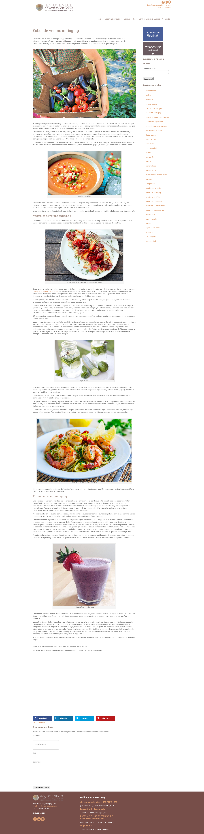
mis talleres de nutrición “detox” (46, 291)
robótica (149, 232)
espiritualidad (151, 148)
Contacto (166, 19)
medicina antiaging (153, 192)
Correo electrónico (40, 744)
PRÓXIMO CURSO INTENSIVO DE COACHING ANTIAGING (96, 817)
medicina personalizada (155, 206)
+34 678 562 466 (164, 7)
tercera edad (151, 241)
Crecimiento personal (154, 122)
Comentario (37, 762)
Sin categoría (151, 237)
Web (34, 753)
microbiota (150, 215)
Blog (134, 19)
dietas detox (151, 135)
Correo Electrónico (150, 68)
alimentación (151, 91)
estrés (148, 153)
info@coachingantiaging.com (159, 5)
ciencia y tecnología (154, 108)
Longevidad (150, 184)
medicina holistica (153, 197)
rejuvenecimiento (153, 228)
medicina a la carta (153, 188)
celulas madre (151, 104)
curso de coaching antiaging (157, 126)
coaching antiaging (153, 113)
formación (150, 157)
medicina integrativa (154, 201)
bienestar (149, 100)
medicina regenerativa (155, 210)
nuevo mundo (151, 219)
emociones (150, 144)
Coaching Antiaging (113, 19)
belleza (148, 95)
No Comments (39, 722)
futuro (148, 161)
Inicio (100, 19)
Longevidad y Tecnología (92, 809)
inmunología (151, 170)
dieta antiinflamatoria (154, 130)
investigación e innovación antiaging (156, 177)
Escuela (127, 19)
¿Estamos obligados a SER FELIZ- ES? (98, 802)
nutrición (149, 223)
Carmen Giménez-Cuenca (149, 19)
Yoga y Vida (86, 826)
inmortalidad (151, 166)
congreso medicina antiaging (157, 117)
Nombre (36, 735)
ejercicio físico (151, 139)
